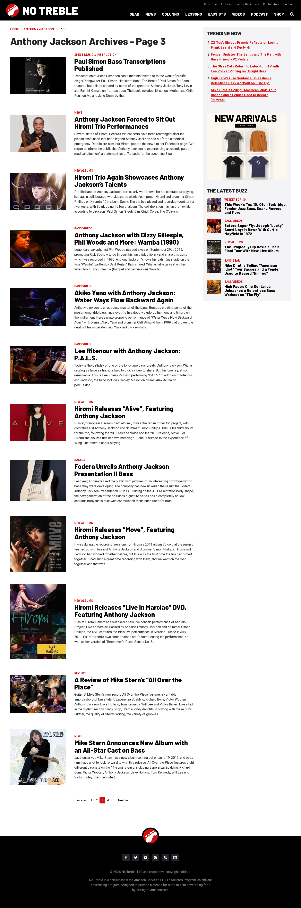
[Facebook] (126, 857)
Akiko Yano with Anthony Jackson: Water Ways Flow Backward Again (124, 296)
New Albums (83, 170)
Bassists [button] (217, 14)
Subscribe (210, 4)
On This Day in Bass (247, 4)
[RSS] (165, 857)
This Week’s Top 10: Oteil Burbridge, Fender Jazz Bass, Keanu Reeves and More (255, 208)
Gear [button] (134, 14)
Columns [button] (170, 14)
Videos (238, 14)
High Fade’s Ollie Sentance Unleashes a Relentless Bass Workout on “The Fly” (249, 290)
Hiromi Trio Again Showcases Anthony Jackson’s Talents (129, 180)
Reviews (80, 673)
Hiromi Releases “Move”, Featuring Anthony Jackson (124, 532)
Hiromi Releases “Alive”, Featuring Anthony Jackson (123, 411)
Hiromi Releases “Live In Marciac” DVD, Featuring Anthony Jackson (130, 610)
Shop (279, 14)
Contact (288, 4)
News (78, 112)
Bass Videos (83, 228)
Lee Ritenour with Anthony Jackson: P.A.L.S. (127, 354)
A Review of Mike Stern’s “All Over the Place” (128, 683)
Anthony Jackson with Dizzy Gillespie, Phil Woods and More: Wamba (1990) (129, 238)
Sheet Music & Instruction (95, 54)
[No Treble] (42, 10)
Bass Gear (232, 260)
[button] (292, 14)
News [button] (150, 14)
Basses (79, 459)
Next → (123, 800)
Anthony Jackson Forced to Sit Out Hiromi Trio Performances (124, 122)
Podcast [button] (259, 14)
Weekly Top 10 (235, 199)
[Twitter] (135, 857)
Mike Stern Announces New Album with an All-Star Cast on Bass (131, 746)
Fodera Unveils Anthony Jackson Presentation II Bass (121, 469)
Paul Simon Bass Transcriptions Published (120, 64)
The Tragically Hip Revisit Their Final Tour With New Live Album (251, 249)
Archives (226, 4)
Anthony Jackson (38, 29)
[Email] (175, 857)
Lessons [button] (193, 14)
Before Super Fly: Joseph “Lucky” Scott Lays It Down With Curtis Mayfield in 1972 (253, 229)
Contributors (271, 4)
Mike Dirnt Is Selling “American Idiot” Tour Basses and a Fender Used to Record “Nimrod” (243, 95)
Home (14, 29)
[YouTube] (145, 857)
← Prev (82, 800)
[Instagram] (155, 857)
